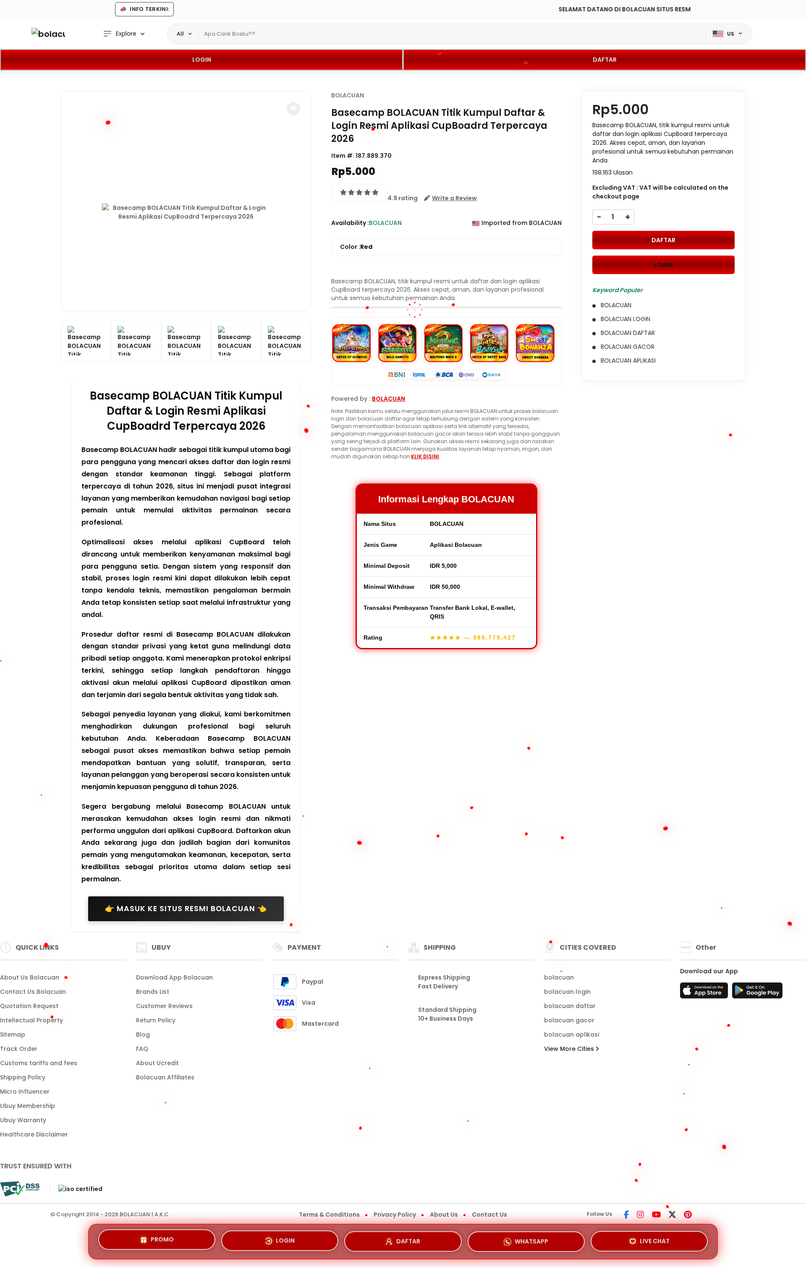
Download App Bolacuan (174, 977)
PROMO (162, 1239)
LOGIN (201, 59)
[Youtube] (656, 1215)
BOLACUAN (347, 95)
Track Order (18, 1049)
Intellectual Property (31, 1020)
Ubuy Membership (27, 1106)
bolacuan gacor (569, 1020)
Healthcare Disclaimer (34, 1134)
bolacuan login (567, 991)
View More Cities (570, 1049)
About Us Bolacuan (29, 977)
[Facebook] (626, 1215)
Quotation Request (29, 1006)
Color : (356, 247)
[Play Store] (757, 992)
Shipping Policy (22, 1077)
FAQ (142, 1049)
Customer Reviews (164, 1006)
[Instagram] (640, 1215)
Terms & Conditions (329, 1214)
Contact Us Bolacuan (33, 991)
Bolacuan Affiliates (165, 1077)
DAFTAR (605, 59)
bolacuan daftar (570, 1006)
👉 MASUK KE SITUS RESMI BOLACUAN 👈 (186, 909)
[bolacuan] (48, 33)
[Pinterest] (687, 1215)
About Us (444, 1214)
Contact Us (489, 1214)
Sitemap (12, 1034)
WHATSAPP (531, 1238)
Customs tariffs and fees (38, 1063)
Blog (143, 1034)
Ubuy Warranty (23, 1120)
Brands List (152, 991)
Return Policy (155, 1020)
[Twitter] (672, 1215)
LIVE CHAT (655, 1239)
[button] (293, 108)
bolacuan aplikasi (571, 1034)
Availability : (350, 223)
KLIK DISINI (425, 456)
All (180, 33)
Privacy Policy (395, 1214)
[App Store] (705, 992)
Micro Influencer (25, 1091)
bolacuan (559, 977)
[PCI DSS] (19, 1188)
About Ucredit (157, 1063)
